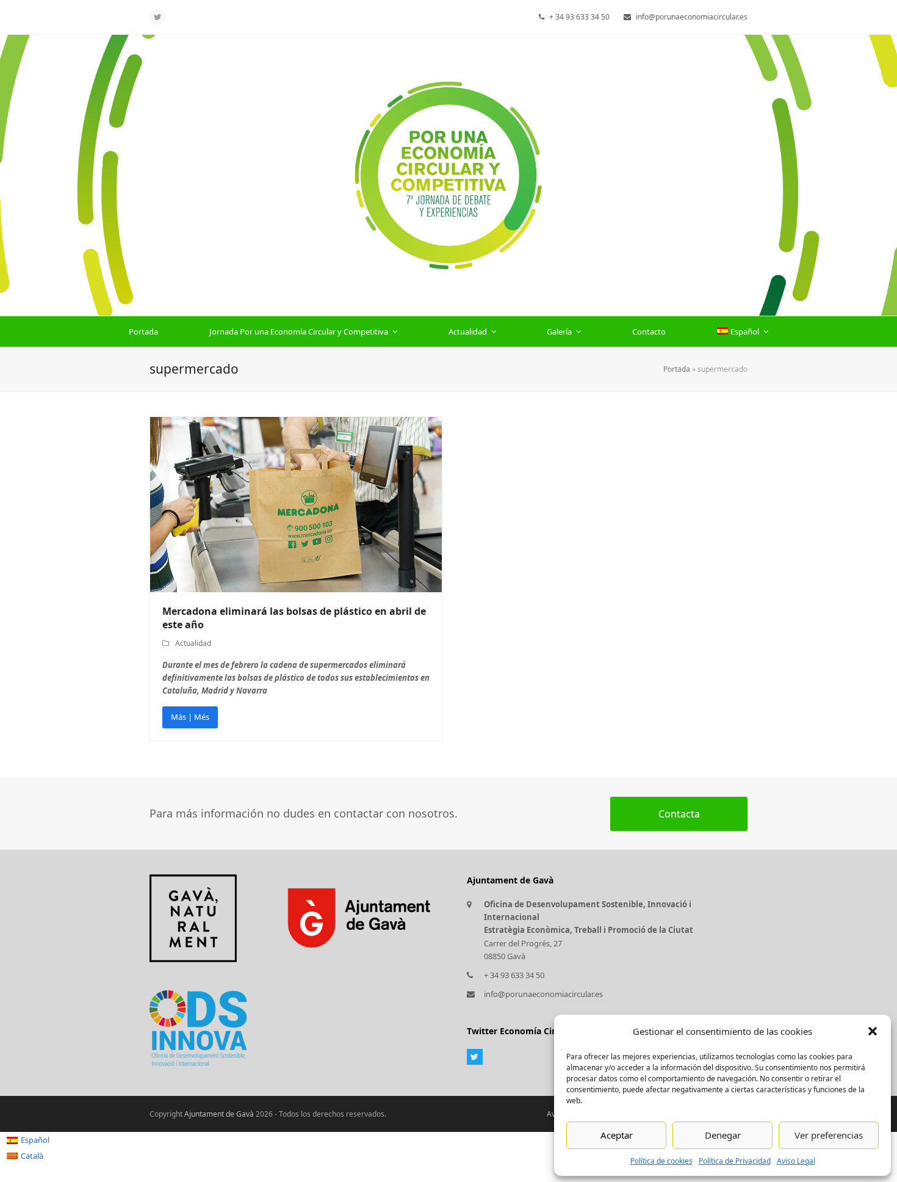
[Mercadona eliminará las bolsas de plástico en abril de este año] (296, 503)
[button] (872, 1031)
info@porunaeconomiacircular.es (543, 993)
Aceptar (616, 1135)
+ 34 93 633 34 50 (514, 975)
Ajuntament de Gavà (219, 1114)
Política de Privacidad (735, 1161)
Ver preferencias (828, 1135)
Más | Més (190, 716)
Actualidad (193, 643)
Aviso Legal (796, 1161)
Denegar (723, 1135)
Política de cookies (661, 1161)
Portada (676, 369)
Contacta (679, 814)
